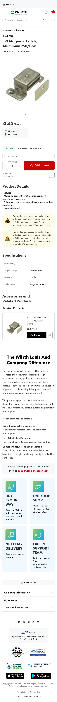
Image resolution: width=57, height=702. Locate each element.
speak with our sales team (33, 471)
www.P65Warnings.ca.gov (39, 225)
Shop (7, 36)
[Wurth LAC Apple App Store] (15, 676)
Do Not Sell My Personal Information (28, 696)
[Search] (44, 20)
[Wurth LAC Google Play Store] (40, 676)
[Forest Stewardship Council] (13, 665)
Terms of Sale (35, 692)
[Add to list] (50, 335)
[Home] (19, 13)
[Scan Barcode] (51, 20)
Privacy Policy (21, 692)
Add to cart (36, 335)
